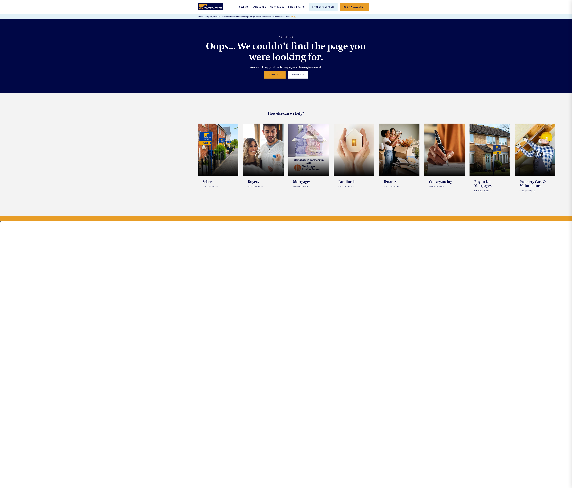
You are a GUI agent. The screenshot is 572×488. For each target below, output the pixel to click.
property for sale (212, 17)
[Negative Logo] (210, 9)
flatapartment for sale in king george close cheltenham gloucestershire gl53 (255, 17)
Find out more (255, 187)
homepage (298, 74)
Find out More (210, 187)
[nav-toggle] (372, 7)
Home (200, 17)
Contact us (275, 74)
